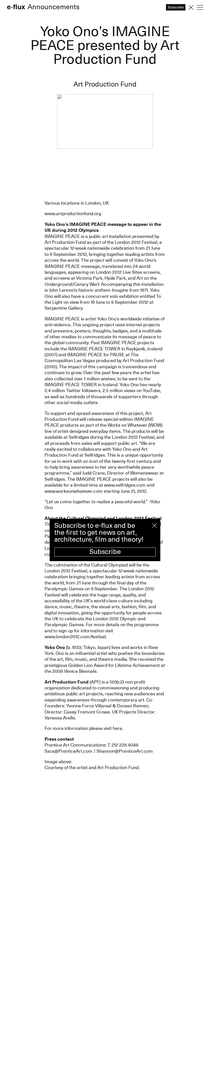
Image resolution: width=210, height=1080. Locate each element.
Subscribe (105, 552)
